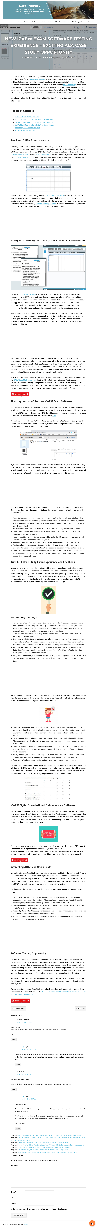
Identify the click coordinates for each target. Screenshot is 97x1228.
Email (13, 1198)
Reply (13, 1039)
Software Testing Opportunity (26, 130)
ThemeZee (27, 1224)
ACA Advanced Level (43, 155)
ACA (33, 22)
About (26, 22)
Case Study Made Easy (50, 992)
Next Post (80, 1009)
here (54, 416)
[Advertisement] (48, 223)
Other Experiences (61, 22)
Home (18, 22)
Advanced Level (54, 57)
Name (13, 1192)
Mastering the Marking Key (69, 992)
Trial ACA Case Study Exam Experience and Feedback (35, 122)
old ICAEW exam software (54, 196)
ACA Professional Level (19, 155)
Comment (15, 1165)
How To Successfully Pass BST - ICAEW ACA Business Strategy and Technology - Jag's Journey (49, 1135)
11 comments (68, 57)
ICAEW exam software (37, 79)
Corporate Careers (45, 22)
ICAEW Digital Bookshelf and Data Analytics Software (34, 125)
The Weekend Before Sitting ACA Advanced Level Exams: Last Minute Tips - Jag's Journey (47, 1152)
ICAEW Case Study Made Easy (24, 380)
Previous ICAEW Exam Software (27, 117)
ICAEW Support (77, 22)
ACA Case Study (69, 85)
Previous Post (18, 1009)
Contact (88, 22)
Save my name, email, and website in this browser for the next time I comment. (41, 1209)
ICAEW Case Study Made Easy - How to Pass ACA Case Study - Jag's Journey (43, 1150)
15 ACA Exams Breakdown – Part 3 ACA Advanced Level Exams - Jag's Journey (43, 1147)
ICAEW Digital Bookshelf (25, 157)
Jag (39, 57)
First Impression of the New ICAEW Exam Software (34, 120)
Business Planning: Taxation (45, 204)
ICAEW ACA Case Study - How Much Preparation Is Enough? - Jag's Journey (42, 1143)
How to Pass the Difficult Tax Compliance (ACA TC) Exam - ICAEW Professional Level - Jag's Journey (50, 1145)
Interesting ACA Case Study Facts (27, 128)
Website (13, 1204)
